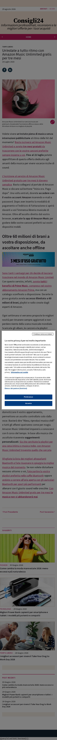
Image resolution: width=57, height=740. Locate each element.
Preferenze (28, 397)
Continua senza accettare (42, 334)
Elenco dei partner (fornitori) (16, 388)
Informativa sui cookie (19, 372)
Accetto (28, 403)
